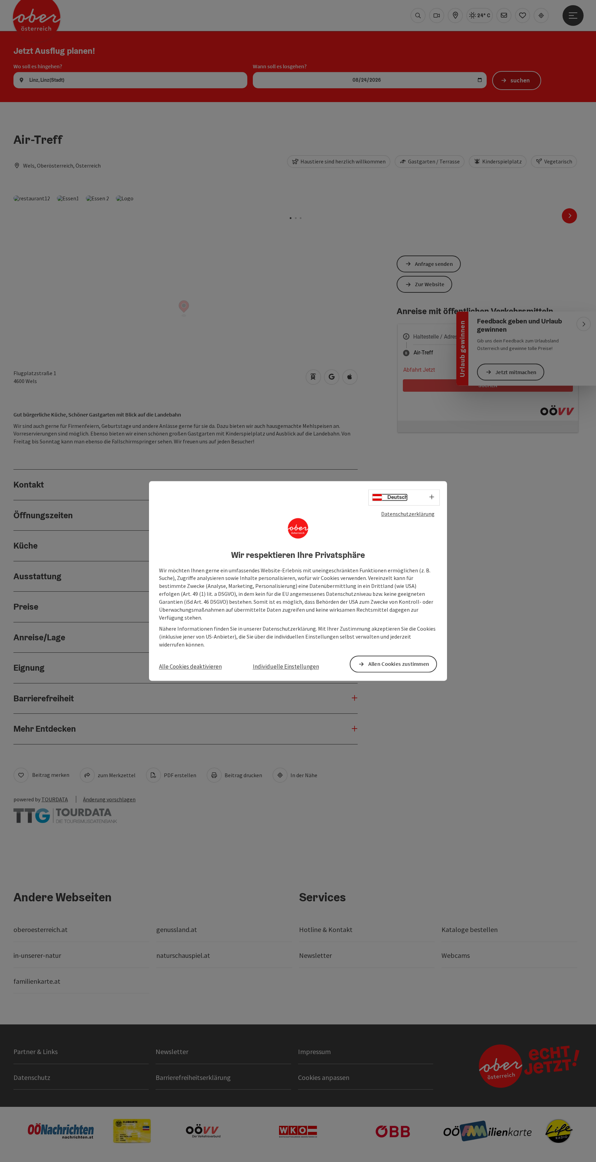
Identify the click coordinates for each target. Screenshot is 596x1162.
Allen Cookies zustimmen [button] (398, 664)
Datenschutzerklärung (408, 513)
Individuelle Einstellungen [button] (286, 666)
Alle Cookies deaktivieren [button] (190, 666)
